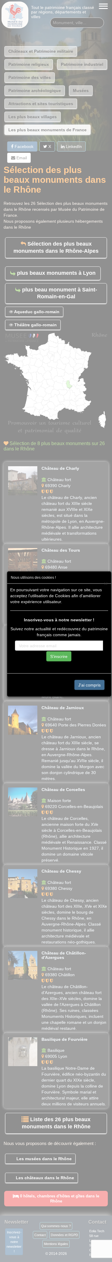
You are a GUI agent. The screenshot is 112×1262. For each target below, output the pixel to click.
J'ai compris (89, 685)
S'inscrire (58, 656)
